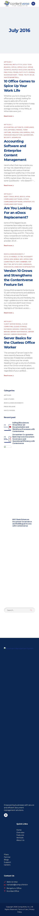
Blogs (6, 860)
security (7, 137)
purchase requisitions (13, 135)
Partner (7, 857)
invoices (15, 132)
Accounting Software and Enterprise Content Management (15, 150)
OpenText (27, 201)
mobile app (18, 259)
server (7, 331)
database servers (11, 329)
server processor (19, 334)
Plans (6, 855)
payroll (27, 132)
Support (7, 862)
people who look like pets (23, 69)
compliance (29, 127)
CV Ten (20, 256)
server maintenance (19, 331)
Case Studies (9, 399)
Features (20, 835)
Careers (7, 865)
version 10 (27, 264)
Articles (7, 62)
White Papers (9, 410)
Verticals (19, 838)
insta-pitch (17, 64)
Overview (20, 833)
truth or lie (29, 75)
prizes (15, 72)
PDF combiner (21, 262)
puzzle (32, 72)
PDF (32, 132)
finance (19, 130)
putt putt (23, 72)
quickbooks (28, 135)
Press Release (9, 406)
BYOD (17, 196)
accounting (9, 127)
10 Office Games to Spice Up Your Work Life (19, 85)
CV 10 (6, 256)
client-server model (12, 324)
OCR (21, 132)
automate (19, 127)
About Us (20, 840)
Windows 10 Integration (24, 267)
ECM (5, 130)
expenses (11, 130)
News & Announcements (13, 254)
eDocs (22, 196)
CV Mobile (13, 256)
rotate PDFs (17, 264)
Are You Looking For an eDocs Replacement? (17, 212)
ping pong (8, 72)
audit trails (9, 196)
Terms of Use (23, 909)
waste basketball (11, 77)
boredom (8, 64)
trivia (20, 75)
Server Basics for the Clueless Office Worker (19, 342)
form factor (25, 329)
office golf (22, 67)
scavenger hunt (10, 75)
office (14, 67)
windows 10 (9, 267)
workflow (16, 137)
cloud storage (20, 326)
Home (19, 830)
